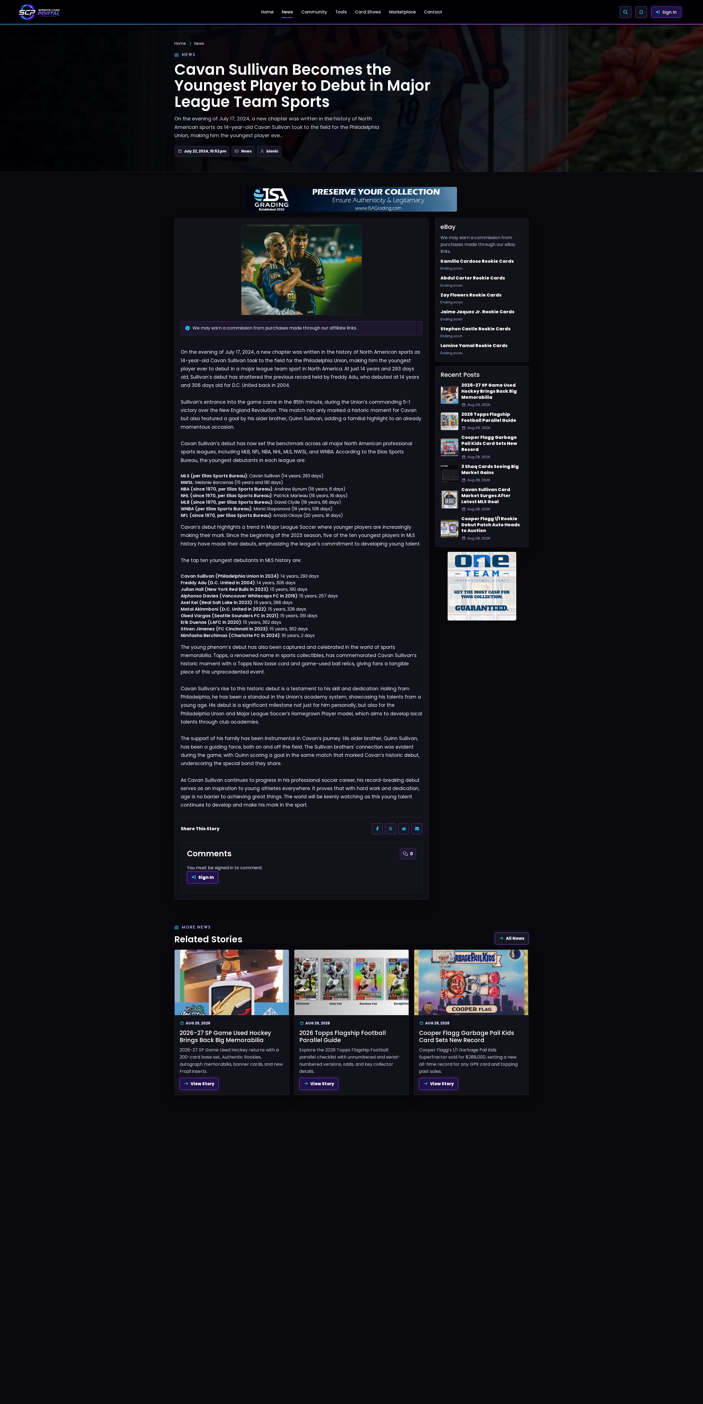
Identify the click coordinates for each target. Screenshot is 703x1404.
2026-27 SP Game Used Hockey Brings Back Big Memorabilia (489, 391)
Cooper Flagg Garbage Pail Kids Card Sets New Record (489, 443)
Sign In (206, 877)
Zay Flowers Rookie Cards (470, 295)
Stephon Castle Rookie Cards (475, 329)
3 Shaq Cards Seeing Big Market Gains (490, 469)
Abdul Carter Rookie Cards (472, 278)
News (287, 12)
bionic (272, 151)
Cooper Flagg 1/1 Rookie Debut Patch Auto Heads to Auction (490, 525)
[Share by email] (416, 828)
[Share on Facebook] (377, 828)
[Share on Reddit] (403, 828)
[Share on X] (390, 828)
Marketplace (402, 12)
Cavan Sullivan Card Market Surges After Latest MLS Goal (485, 496)
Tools (341, 12)
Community (314, 12)
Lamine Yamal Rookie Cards (473, 346)
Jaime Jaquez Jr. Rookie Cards (477, 312)
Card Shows (368, 12)
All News (515, 938)
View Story (202, 1084)
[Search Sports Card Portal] (625, 12)
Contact (433, 12)
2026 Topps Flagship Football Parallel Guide (488, 417)
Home (267, 12)
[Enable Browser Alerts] (641, 12)
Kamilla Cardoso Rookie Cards (477, 261)
